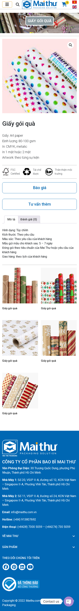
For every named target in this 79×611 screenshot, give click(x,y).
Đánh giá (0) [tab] (28, 219)
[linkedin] (22, 567)
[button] (70, 45)
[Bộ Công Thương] (39, 582)
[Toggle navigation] (7, 4)
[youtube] (30, 567)
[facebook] (6, 567)
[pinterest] (14, 567)
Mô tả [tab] (11, 219)
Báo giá (39, 187)
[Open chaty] (69, 601)
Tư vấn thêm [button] (39, 204)
